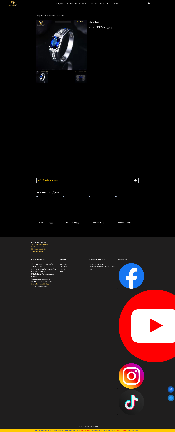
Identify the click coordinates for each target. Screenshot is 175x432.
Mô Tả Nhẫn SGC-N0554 (48, 180)
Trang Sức (63, 264)
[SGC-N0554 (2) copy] (61, 45)
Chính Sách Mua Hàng (96, 264)
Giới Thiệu (69, 3)
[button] (37, 45)
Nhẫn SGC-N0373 (72, 223)
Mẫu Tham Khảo (96, 3)
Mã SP (77, 3)
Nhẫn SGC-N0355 (46, 223)
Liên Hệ (115, 3)
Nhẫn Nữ (47, 16)
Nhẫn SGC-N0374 (98, 223)
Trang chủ (39, 16)
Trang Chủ (59, 3)
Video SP (85, 3)
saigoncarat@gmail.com (43, 281)
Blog (108, 3)
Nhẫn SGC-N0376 (125, 223)
